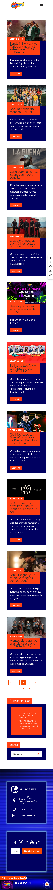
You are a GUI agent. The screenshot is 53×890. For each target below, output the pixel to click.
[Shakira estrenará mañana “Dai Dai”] (26, 95)
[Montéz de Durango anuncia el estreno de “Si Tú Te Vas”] (26, 627)
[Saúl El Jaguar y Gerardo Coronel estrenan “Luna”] (26, 561)
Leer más (16, 74)
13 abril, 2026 (16, 636)
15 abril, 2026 (16, 570)
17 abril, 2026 (16, 430)
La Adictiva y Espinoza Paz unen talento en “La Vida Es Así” (23, 507)
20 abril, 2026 (16, 302)
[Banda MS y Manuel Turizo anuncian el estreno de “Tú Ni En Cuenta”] (26, 30)
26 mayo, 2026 (16, 39)
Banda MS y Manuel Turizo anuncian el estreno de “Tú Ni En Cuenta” (23, 48)
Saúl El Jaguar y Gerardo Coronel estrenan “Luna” (23, 577)
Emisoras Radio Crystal (15, 878)
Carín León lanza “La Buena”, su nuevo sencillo (24, 174)
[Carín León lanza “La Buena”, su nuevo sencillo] (26, 158)
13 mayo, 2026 (16, 104)
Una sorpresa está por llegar (28, 727)
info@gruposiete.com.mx (29, 815)
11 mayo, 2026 (16, 167)
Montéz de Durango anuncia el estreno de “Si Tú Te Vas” (23, 643)
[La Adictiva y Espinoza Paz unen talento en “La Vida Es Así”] (26, 489)
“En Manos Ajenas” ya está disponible (28, 722)
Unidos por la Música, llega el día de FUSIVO (23, 309)
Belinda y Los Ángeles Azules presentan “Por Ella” (23, 368)
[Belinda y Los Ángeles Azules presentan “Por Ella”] (26, 352)
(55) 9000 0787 (25, 809)
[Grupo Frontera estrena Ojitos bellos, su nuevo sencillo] (26, 227)
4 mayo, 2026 (16, 236)
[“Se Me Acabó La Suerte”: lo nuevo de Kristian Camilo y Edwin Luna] (26, 421)
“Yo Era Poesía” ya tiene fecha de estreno (28, 715)
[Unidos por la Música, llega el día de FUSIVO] (26, 293)
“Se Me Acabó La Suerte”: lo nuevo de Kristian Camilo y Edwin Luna (23, 439)
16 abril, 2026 (16, 499)
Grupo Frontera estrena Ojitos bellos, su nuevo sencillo (23, 243)
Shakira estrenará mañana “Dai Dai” (22, 110)
